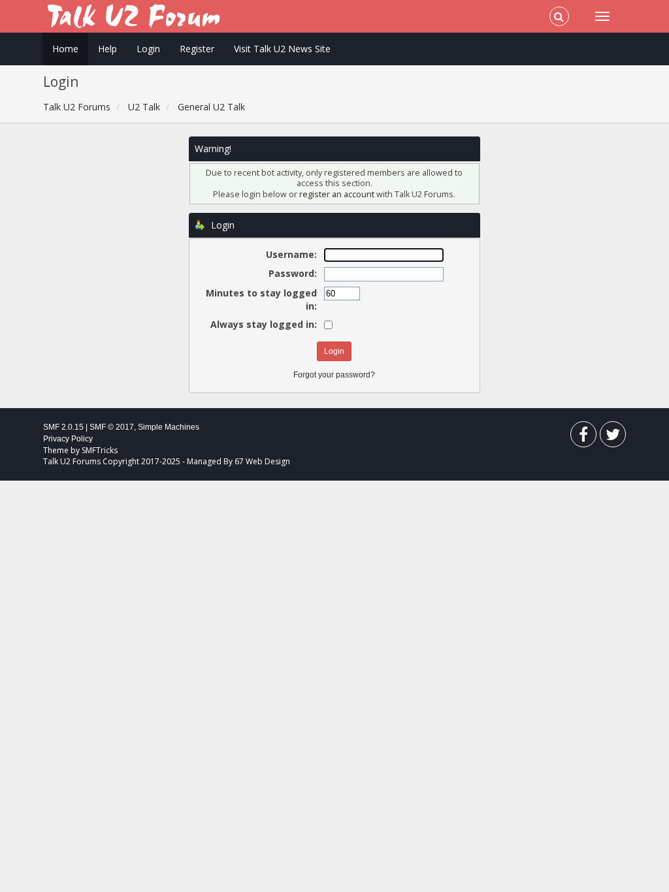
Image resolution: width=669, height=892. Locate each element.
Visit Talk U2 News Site (282, 48)
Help (107, 48)
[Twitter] (613, 437)
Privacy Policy (68, 438)
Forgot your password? (334, 374)
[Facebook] (583, 437)
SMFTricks (100, 450)
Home (65, 48)
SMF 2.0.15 (63, 427)
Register (197, 48)
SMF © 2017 (112, 427)
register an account (337, 194)
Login (148, 48)
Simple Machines (168, 427)
